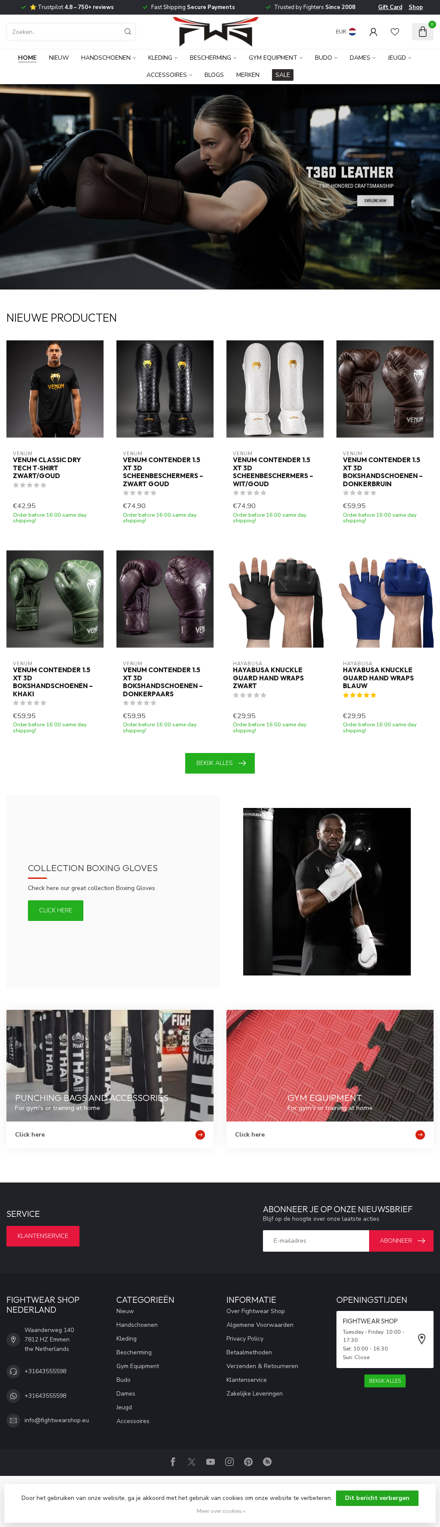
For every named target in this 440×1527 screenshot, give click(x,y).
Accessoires (167, 75)
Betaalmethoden (249, 1352)
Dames (360, 58)
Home (27, 58)
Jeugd (397, 58)
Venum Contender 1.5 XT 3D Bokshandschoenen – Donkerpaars (163, 682)
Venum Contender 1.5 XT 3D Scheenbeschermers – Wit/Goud (273, 472)
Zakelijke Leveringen (254, 1394)
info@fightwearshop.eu (56, 1420)
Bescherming (210, 58)
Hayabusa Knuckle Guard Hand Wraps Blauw (378, 678)
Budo (323, 58)
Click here (55, 910)
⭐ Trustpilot (72, 7)
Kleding (160, 58)
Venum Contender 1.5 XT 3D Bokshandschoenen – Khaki (53, 682)
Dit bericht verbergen (377, 1498)
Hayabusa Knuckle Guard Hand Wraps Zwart (268, 678)
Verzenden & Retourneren (262, 1366)
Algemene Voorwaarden (259, 1325)
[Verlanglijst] (395, 31)
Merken (248, 75)
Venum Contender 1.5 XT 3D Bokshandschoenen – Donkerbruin (383, 472)
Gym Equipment (273, 58)
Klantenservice (43, 1236)
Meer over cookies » (221, 1511)
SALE (282, 75)
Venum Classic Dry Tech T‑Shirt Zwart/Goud (47, 468)
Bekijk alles (214, 763)
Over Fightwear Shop (255, 1311)
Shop (416, 7)
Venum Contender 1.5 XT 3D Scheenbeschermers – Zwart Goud (163, 472)
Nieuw (59, 58)
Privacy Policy (244, 1339)
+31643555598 (45, 1371)
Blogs (214, 75)
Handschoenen (106, 58)
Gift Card (390, 7)
